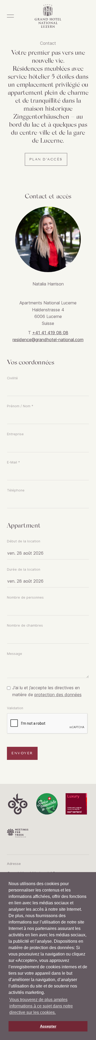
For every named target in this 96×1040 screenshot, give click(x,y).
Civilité (12, 378)
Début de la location (23, 541)
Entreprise (15, 434)
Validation (15, 708)
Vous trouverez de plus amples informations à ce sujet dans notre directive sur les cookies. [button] (41, 1006)
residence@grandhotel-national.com (48, 339)
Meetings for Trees (17, 833)
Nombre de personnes (25, 597)
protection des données (58, 694)
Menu (10, 16)
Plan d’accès (46, 159)
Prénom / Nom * (20, 406)
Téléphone (16, 490)
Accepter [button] (48, 1026)
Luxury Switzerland (76, 804)
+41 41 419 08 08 (50, 332)
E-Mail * (13, 462)
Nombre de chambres (25, 625)
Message (14, 654)
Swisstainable (47, 804)
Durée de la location (23, 569)
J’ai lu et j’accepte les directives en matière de (47, 691)
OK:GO (17, 804)
